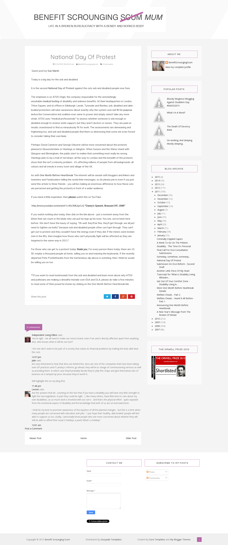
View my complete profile (178, 67)
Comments (154, 478)
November (163, 198)
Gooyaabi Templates (111, 539)
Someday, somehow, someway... (173, 256)
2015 (157, 176)
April (159, 224)
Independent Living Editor (44, 334)
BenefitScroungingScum (180, 62)
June (159, 217)
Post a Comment (33, 428)
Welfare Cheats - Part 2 (168, 294)
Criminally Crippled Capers (170, 238)
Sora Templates (157, 539)
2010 (157, 318)
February (162, 231)
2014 (157, 180)
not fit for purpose (122, 109)
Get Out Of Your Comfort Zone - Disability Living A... (173, 283)
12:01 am (36, 425)
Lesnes (35, 389)
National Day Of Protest (169, 260)
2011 (157, 191)
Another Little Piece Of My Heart (173, 270)
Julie (34, 360)
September (163, 206)
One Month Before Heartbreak (56, 175)
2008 (157, 325)
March (160, 228)
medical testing (51, 101)
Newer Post (35, 438)
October (161, 202)
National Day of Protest (61, 88)
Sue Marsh (53, 70)
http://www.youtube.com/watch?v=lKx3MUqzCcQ (58, 205)
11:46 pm (36, 385)
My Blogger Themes (180, 539)
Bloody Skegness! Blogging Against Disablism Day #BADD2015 (180, 102)
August (161, 209)
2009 (157, 322)
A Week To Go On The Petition (172, 242)
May (159, 220)
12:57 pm (36, 357)
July (159, 213)
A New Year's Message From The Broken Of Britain (173, 313)
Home (83, 438)
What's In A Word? (176, 112)
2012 (157, 187)
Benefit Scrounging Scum (57, 539)
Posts (151, 472)
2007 (157, 329)
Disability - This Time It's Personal (174, 246)
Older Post (131, 438)
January (161, 235)
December (163, 195)
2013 (157, 184)
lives (63, 136)
